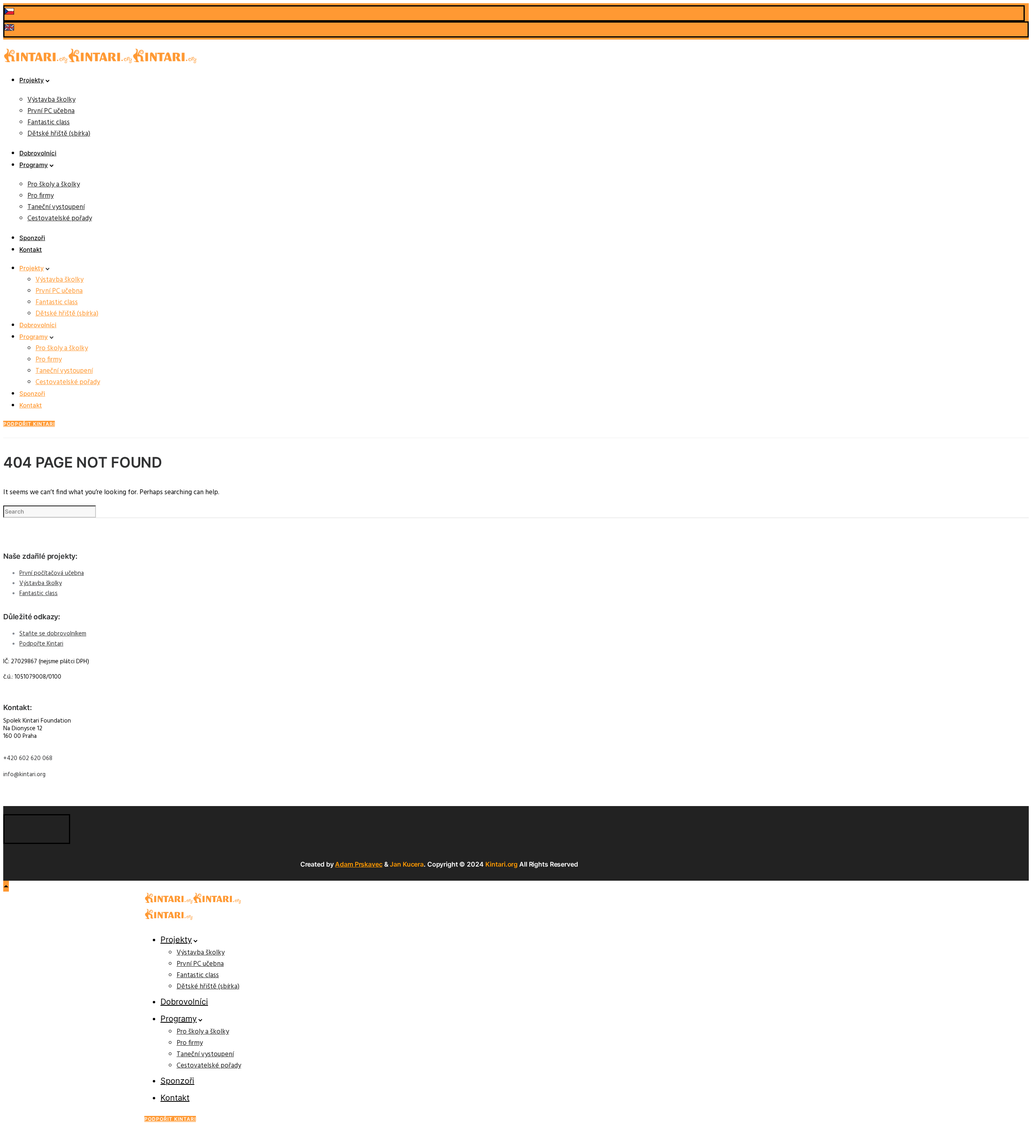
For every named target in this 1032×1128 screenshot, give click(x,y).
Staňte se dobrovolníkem (52, 634)
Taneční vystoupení (56, 207)
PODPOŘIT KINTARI (29, 424)
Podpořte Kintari (41, 644)
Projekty (31, 80)
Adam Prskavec (358, 864)
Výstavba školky (51, 99)
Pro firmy (40, 195)
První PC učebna (51, 111)
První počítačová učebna (51, 573)
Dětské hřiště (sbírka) (58, 133)
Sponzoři (32, 238)
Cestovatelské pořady (59, 218)
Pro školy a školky (53, 184)
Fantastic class (48, 122)
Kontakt (30, 249)
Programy (33, 165)
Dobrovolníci (37, 153)
